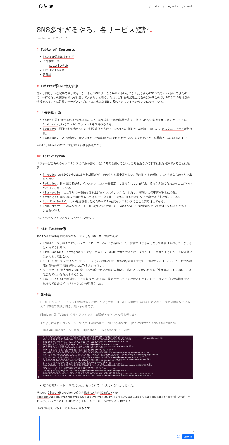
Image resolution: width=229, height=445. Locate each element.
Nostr (47, 120)
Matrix (89, 392)
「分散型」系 (51, 61)
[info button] (178, 437)
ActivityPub (58, 65)
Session (43, 397)
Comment (188, 437)
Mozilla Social (55, 201)
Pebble (48, 243)
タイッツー (50, 270)
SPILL (47, 261)
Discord (54, 392)
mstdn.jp (50, 197)
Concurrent (51, 206)
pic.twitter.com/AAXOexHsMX (153, 323)
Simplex (106, 392)
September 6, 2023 (116, 330)
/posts (154, 6)
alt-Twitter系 (53, 70)
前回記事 (79, 145)
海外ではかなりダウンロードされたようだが (147, 252)
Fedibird (50, 183)
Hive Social (52, 252)
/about (187, 6)
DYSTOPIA (50, 279)
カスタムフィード (173, 129)
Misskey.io (51, 192)
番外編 (47, 74)
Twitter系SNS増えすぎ (58, 56)
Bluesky (49, 129)
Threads (49, 174)
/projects (170, 6)
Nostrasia (50, 124)
